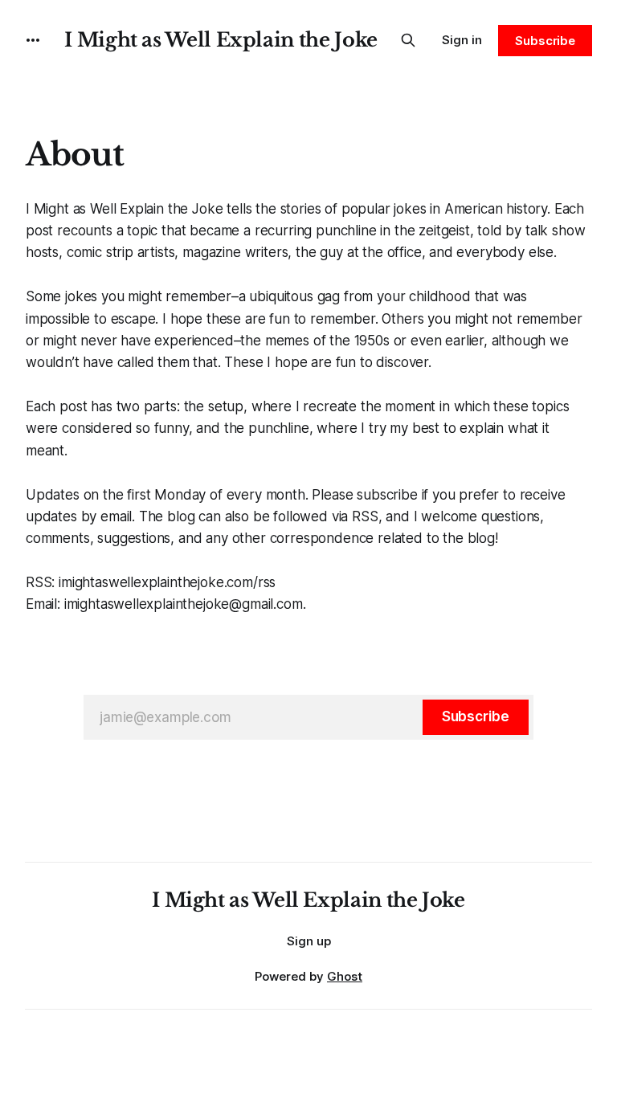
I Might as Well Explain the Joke (220, 39)
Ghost (344, 976)
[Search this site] (408, 40)
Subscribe (545, 40)
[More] (33, 40)
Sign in (462, 39)
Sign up (309, 941)
